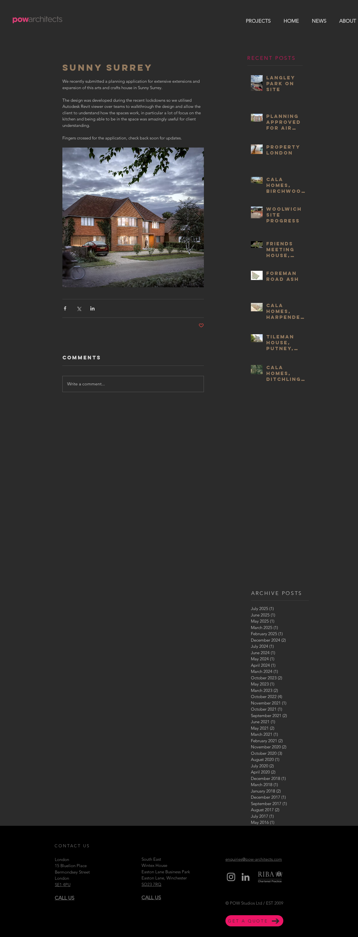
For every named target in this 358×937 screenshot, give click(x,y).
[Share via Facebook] (65, 308)
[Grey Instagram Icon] (231, 877)
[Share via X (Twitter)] (78, 308)
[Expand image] (133, 217)
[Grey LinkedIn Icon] (245, 877)
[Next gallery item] (197, 217)
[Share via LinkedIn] (92, 308)
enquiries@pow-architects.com (253, 859)
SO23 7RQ (151, 884)
